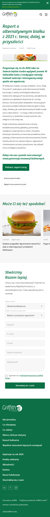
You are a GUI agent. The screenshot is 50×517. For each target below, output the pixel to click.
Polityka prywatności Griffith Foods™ (33, 500)
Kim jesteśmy (9, 419)
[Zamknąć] (47, 3)
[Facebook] (10, 488)
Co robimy (7, 429)
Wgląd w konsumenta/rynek (15, 184)
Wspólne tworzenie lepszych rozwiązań (22, 445)
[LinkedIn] (4, 488)
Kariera (6, 469)
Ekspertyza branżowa (9, 48)
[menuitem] (4, 488)
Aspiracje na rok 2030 (13, 454)
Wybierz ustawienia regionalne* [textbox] (21, 315)
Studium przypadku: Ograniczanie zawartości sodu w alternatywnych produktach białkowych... (21, 246)
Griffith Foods (31, 48)
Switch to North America (10, 7)
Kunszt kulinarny (11, 440)
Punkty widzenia (11, 459)
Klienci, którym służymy (14, 434)
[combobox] (25, 306)
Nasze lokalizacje (11, 474)
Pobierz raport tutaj (16, 167)
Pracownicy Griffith (10, 500)
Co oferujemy (9, 424)
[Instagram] (16, 488)
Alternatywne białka (12, 178)
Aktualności (8, 464)
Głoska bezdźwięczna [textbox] (16, 306)
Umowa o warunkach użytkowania (15, 505)
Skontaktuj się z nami (25, 385)
